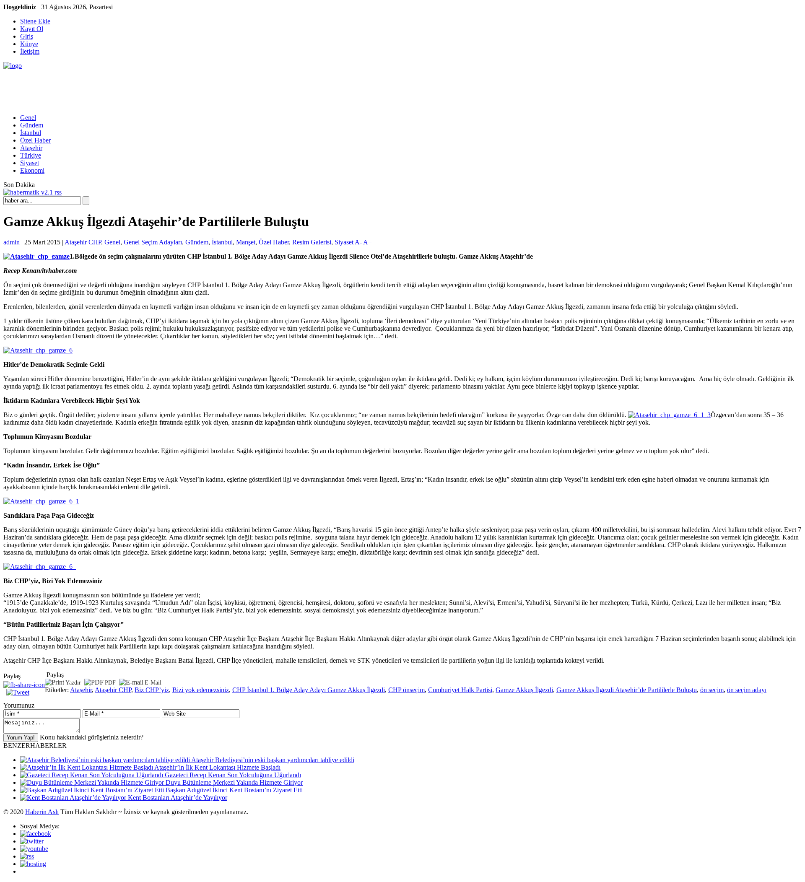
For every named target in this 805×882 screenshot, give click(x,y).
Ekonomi (32, 170)
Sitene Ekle (35, 21)
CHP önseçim (406, 689)
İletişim (29, 51)
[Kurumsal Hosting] (33, 863)
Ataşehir (31, 147)
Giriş (26, 36)
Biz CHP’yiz (152, 689)
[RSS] (27, 856)
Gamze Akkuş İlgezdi (524, 689)
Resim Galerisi (311, 242)
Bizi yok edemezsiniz (200, 689)
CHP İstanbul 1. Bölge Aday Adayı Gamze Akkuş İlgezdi (308, 689)
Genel (28, 117)
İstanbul (30, 132)
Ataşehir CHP (83, 242)
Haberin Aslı (42, 811)
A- (359, 242)
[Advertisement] (156, 88)
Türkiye (30, 155)
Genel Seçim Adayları (153, 242)
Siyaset (29, 162)
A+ (367, 242)
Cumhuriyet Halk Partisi (460, 689)
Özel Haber (35, 140)
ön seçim (712, 689)
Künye (29, 43)
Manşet (245, 242)
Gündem (31, 125)
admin (11, 242)
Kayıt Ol (31, 28)
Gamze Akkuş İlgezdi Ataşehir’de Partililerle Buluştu (626, 689)
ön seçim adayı (746, 689)
